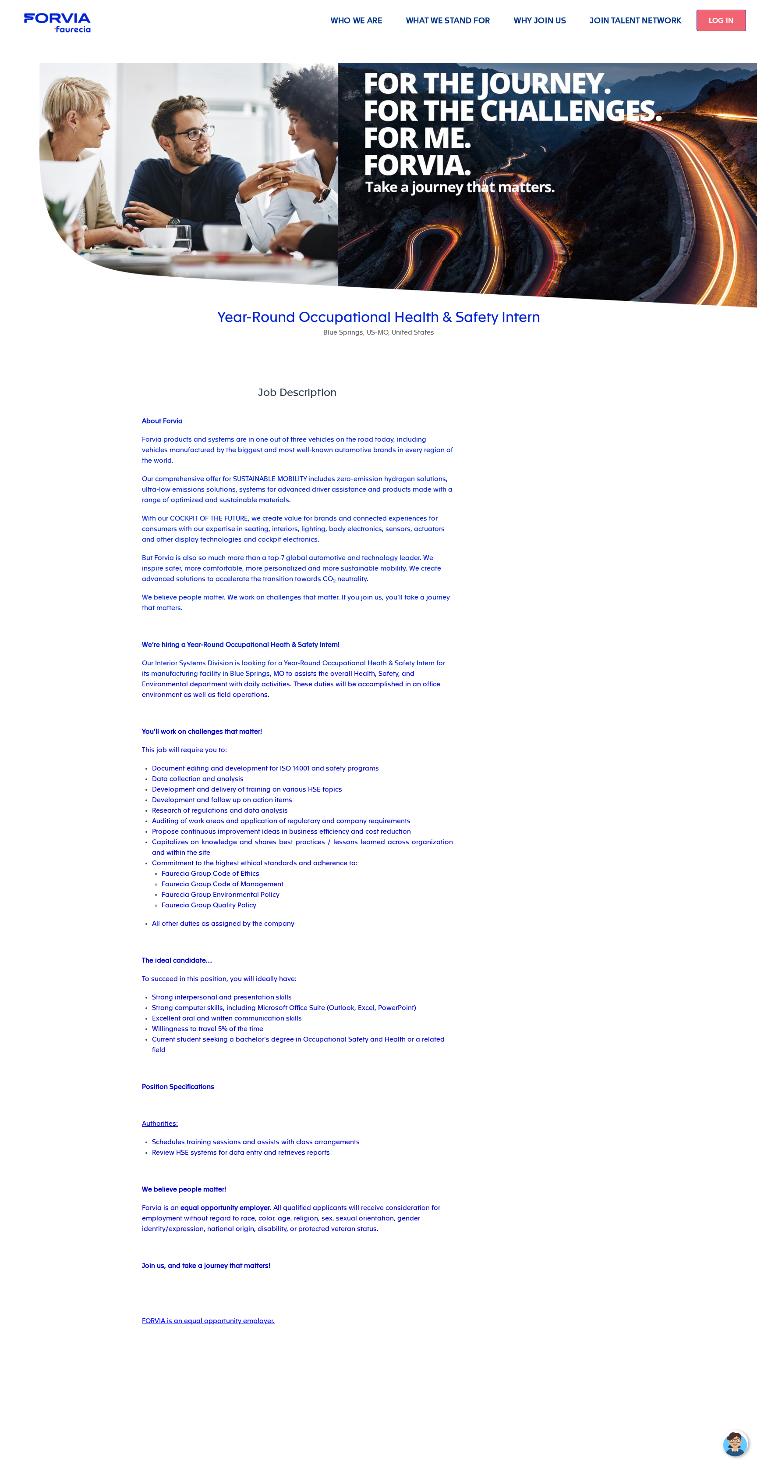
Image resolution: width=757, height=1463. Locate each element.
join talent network (636, 20)
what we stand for (448, 20)
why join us (540, 20)
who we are (356, 20)
